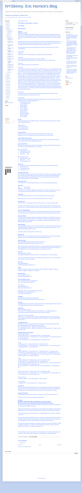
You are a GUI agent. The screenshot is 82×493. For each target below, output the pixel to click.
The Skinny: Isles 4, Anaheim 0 (10, 39)
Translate (74, 24)
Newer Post (20, 444)
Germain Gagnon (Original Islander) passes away (71, 48)
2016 (7, 81)
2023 (7, 27)
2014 (7, 84)
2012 (7, 87)
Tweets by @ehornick (69, 78)
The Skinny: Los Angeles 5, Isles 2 (10, 42)
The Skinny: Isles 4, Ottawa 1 (10, 70)
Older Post (59, 444)
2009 (7, 92)
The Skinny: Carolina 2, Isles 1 (71, 65)
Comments (9, 122)
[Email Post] (29, 436)
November (9, 31)
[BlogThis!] (32, 436)
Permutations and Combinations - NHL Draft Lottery (16, 15)
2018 (7, 78)
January (8, 72)
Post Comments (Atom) (27, 446)
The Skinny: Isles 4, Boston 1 (10, 54)
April (8, 34)
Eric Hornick (70, 82)
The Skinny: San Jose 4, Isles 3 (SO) (10, 45)
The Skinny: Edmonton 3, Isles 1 (9, 62)
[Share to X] (33, 436)
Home (40, 444)
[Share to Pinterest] (36, 436)
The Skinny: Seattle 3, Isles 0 (10, 67)
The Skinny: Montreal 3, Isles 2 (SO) (10, 51)
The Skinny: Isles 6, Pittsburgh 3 (71, 69)
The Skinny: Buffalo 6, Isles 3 (10, 57)
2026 (7, 22)
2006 (7, 96)
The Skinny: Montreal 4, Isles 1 (71, 61)
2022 (7, 28)
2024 (7, 25)
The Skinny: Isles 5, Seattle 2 (10, 48)
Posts (8, 120)
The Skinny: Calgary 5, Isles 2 (10, 59)
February (9, 37)
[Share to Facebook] (35, 436)
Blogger (43, 478)
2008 (7, 93)
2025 (7, 24)
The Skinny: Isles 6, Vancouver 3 (10, 65)
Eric (68, 84)
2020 (7, 75)
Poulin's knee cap (69, 34)
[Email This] (31, 436)
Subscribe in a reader (69, 29)
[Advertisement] (10, 145)
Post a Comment (22, 442)
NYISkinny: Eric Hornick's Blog (31, 6)
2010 (7, 90)
